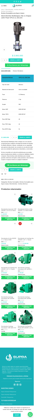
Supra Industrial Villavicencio (8, 394)
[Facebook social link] (14, 1)
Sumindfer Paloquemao (7, 397)
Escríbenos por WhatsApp (10, 219)
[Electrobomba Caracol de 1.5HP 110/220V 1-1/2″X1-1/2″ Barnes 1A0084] (9, 200)
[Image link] (16, 357)
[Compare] (2, 174)
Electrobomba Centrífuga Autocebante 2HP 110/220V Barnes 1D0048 (7, 298)
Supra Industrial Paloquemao (8, 391)
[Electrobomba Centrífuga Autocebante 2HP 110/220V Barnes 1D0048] (9, 288)
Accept (17, 415)
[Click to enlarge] (4, 50)
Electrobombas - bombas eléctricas (15, 9)
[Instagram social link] (16, 1)
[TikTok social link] (21, 1)
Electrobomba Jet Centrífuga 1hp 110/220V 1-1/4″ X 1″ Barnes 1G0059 (9, 269)
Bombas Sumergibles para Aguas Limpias (12, 13)
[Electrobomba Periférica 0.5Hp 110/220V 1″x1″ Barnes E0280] (26, 200)
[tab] (5, 71)
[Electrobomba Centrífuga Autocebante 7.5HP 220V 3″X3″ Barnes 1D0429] (9, 317)
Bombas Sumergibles (6, 11)
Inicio (2, 9)
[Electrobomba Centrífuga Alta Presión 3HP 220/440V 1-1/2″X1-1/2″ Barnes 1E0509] (26, 317)
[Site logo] (17, 5)
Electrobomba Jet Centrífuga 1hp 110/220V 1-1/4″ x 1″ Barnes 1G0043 (25, 240)
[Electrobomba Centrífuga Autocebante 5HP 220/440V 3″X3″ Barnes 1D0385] (26, 288)
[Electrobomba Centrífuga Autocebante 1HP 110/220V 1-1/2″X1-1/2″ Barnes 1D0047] (26, 259)
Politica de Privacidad (6, 404)
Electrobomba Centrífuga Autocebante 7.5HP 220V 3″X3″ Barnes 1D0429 (8, 328)
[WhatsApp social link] (18, 1)
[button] (4, 216)
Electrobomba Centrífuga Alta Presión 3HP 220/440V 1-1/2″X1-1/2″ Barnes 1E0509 (25, 328)
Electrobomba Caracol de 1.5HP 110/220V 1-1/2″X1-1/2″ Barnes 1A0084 (8, 211)
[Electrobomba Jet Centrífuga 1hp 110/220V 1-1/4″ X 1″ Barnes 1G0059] (9, 259)
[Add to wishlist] (5, 174)
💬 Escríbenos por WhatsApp (17, 165)
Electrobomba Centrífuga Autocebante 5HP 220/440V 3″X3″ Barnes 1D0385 (24, 298)
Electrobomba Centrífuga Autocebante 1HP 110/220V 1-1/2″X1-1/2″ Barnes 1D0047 (25, 269)
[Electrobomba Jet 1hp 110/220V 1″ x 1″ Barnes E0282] (9, 229)
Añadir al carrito (15, 60)
